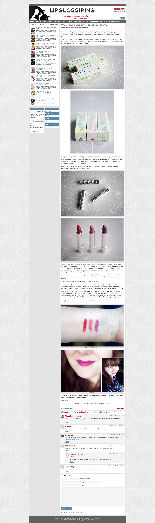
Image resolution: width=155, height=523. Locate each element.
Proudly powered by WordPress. (77, 520)
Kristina (68, 446)
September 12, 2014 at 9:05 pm (116, 425)
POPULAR (43, 24)
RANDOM (33, 24)
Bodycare (57, 21)
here (108, 403)
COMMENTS (54, 24)
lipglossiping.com (78, 519)
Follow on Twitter (118, 11)
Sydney (68, 467)
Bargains (38, 21)
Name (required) (85, 478)
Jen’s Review (98, 459)
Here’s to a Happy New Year (37, 111)
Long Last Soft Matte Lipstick (74, 41)
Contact (45, 5)
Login (46, 121)
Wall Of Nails (55, 5)
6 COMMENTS (120, 408)
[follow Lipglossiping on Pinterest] (119, 9)
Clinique (63, 408)
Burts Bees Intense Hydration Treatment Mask (36, 126)
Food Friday (70, 21)
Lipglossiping (75, 454)
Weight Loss (77, 21)
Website (82, 485)
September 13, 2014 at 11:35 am (116, 434)
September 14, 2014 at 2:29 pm (116, 453)
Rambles (32, 21)
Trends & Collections (114, 21)
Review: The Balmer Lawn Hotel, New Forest (36, 130)
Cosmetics (85, 21)
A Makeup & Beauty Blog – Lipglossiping (62, 13)
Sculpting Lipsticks (104, 33)
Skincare (51, 21)
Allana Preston (70, 416)
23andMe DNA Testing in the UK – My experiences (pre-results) (37, 121)
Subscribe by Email (67, 5)
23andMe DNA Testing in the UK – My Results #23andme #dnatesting (37, 116)
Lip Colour (70, 408)
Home (32, 5)
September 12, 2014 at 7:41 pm (116, 415)
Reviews (45, 21)
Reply (67, 422)
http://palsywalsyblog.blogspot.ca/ (73, 439)
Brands (105, 21)
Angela (67, 435)
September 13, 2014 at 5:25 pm (116, 445)
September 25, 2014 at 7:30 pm (116, 465)
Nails (63, 21)
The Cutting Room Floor (96, 21)
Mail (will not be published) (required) (91, 482)
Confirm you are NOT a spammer (72, 512)
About (38, 5)
